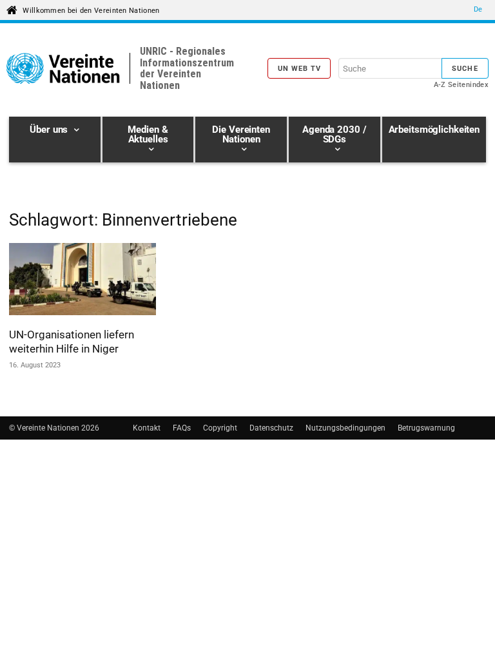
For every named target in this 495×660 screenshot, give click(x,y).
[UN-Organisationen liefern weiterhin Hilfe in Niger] (82, 281)
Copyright (220, 427)
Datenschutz (271, 427)
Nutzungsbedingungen (345, 427)
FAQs (182, 427)
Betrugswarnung (426, 427)
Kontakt (146, 427)
